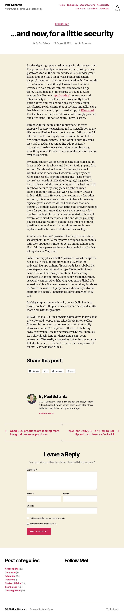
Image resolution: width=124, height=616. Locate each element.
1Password (87, 110)
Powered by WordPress (41, 609)
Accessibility (103, 5)
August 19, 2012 (64, 43)
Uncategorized (13, 590)
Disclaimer (92, 8)
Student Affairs (87, 5)
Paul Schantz (13, 4)
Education (10, 576)
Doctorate (80, 8)
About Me (104, 8)
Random (9, 579)
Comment (32, 470)
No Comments (84, 43)
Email (66, 494)
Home (62, 5)
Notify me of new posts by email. (43, 523)
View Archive (46, 413)
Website (30, 506)
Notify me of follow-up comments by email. (47, 518)
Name (30, 494)
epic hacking (61, 95)
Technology (72, 5)
